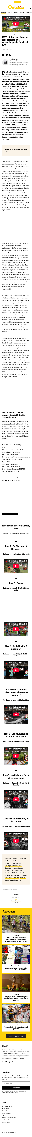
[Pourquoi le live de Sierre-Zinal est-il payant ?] (16, 1013)
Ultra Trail (16, 902)
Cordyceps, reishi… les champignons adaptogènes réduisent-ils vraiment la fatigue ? (16, 998)
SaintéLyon (18, 880)
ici (18, 480)
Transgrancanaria (11, 866)
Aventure (3, 12)
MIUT (20, 866)
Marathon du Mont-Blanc (14, 870)
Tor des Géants (16, 875)
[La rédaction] (5, 65)
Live (16, 899)
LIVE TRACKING (9, 514)
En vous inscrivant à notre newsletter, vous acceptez (14, 1092)
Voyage (16, 12)
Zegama (8, 868)
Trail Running (11, 34)
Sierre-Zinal (20, 873)
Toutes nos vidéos (16, 1036)
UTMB (7, 875)
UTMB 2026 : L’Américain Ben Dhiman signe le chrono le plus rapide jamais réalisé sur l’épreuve (16, 939)
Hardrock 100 (10, 873)
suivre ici (11, 152)
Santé (10, 12)
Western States (17, 868)
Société (22, 12)
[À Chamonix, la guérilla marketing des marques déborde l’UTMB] (16, 954)
